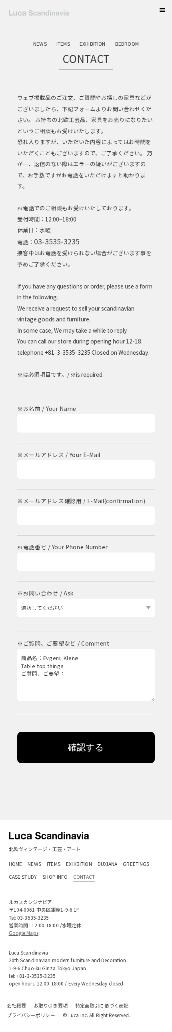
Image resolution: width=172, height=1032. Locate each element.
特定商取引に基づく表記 (101, 1005)
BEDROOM (127, 43)
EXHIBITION (93, 43)
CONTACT (84, 876)
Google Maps (23, 932)
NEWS (40, 43)
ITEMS (63, 43)
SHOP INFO (54, 876)
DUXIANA (107, 863)
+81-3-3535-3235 (36, 975)
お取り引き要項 (51, 1005)
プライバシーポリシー (31, 1015)
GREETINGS (136, 863)
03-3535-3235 (57, 241)
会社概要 (16, 1005)
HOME (15, 863)
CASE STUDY (23, 876)
